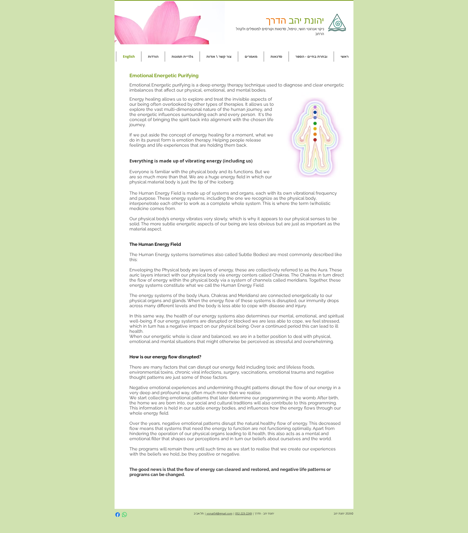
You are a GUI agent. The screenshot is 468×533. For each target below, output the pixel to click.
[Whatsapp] (124, 515)
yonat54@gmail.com (219, 513)
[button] (170, 22)
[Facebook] (118, 515)
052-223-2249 (243, 513)
